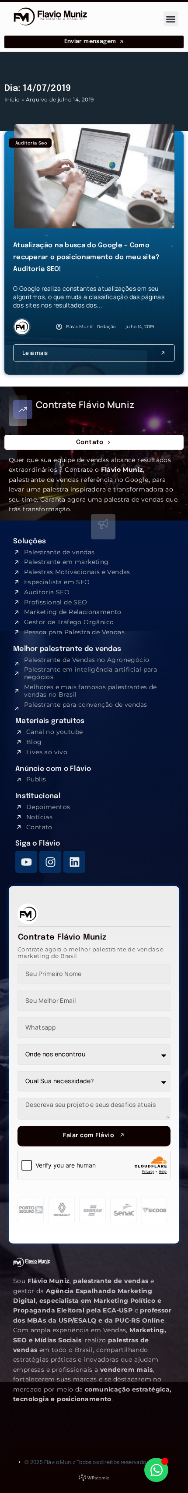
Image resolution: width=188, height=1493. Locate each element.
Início (12, 99)
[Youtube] (26, 862)
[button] (171, 19)
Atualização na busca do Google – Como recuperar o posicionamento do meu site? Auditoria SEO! (86, 257)
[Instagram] (50, 862)
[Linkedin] (74, 862)
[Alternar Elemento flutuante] (156, 1470)
